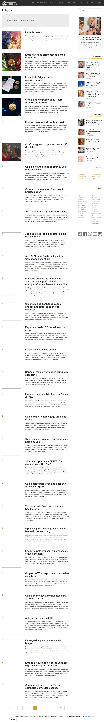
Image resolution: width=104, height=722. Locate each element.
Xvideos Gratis (95, 221)
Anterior (10, 708)
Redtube (80, 199)
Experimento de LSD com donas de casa (45, 329)
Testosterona (82, 176)
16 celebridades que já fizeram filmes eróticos (92, 140)
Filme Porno (94, 211)
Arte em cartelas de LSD (39, 618)
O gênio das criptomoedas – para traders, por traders (44, 101)
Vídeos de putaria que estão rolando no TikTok (94, 149)
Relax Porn (81, 213)
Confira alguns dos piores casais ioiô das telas (46, 146)
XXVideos (81, 217)
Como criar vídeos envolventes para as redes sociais (45, 597)
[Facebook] (85, 236)
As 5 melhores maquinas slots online (46, 211)
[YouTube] (95, 236)
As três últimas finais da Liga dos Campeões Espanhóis (44, 257)
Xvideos (80, 215)
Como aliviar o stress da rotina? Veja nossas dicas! (46, 168)
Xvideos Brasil (95, 199)
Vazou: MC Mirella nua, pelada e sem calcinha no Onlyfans (93, 131)
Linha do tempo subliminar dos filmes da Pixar (46, 396)
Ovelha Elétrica (95, 176)
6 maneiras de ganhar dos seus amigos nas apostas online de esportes (43, 306)
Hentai (93, 195)
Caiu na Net (81, 197)
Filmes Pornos (95, 201)
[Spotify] (100, 236)
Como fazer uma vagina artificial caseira (93, 157)
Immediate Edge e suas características (38, 78)
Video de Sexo (82, 211)
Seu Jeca (80, 178)
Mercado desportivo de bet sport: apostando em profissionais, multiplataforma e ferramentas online (46, 281)
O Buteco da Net (96, 174)
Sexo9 (80, 203)
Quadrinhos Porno (96, 197)
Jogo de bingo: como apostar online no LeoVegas (45, 235)
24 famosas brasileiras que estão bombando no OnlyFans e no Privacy (94, 122)
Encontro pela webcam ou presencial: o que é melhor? (46, 552)
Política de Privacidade (88, 716)
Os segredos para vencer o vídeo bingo (43, 642)
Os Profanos (81, 174)
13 (54, 708)
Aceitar (13, 719)
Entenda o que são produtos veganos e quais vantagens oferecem (46, 664)
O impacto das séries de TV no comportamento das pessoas (42, 686)
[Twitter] (80, 236)
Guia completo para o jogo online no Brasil (45, 418)
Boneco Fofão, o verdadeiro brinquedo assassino (47, 373)
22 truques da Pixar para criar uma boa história (44, 507)
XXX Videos (81, 205)
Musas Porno (82, 201)
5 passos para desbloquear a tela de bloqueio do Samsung (45, 530)
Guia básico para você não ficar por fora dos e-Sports (45, 485)
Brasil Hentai (95, 203)
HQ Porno (94, 209)
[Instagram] (90, 236)
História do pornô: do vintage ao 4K (45, 122)
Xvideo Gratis (82, 207)
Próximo (61, 708)
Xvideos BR (81, 209)
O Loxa (93, 178)
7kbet (79, 195)
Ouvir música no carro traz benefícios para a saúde (46, 440)
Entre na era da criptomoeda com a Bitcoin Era (45, 56)
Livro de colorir (33, 32)
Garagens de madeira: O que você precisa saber (44, 190)
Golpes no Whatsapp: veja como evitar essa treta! (47, 575)
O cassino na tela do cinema (41, 349)
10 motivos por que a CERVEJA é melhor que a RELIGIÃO (43, 463)
